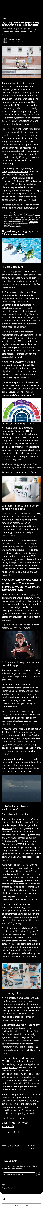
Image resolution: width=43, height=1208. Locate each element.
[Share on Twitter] (9, 1132)
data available (33, 943)
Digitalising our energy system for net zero (21, 223)
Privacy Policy (7, 1188)
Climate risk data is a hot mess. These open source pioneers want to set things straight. (21, 585)
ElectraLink (18, 880)
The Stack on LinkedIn (15, 1124)
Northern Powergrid (30, 434)
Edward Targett (14, 39)
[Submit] (39, 1174)
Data (4, 18)
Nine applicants (9, 1067)
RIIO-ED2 (6, 828)
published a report (18, 519)
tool (15, 453)
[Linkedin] (4, 1199)
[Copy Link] (19, 1132)
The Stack (7, 204)
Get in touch (33, 472)
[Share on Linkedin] (14, 1132)
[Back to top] (39, 1199)
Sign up (5, 1184)
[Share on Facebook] (4, 1132)
